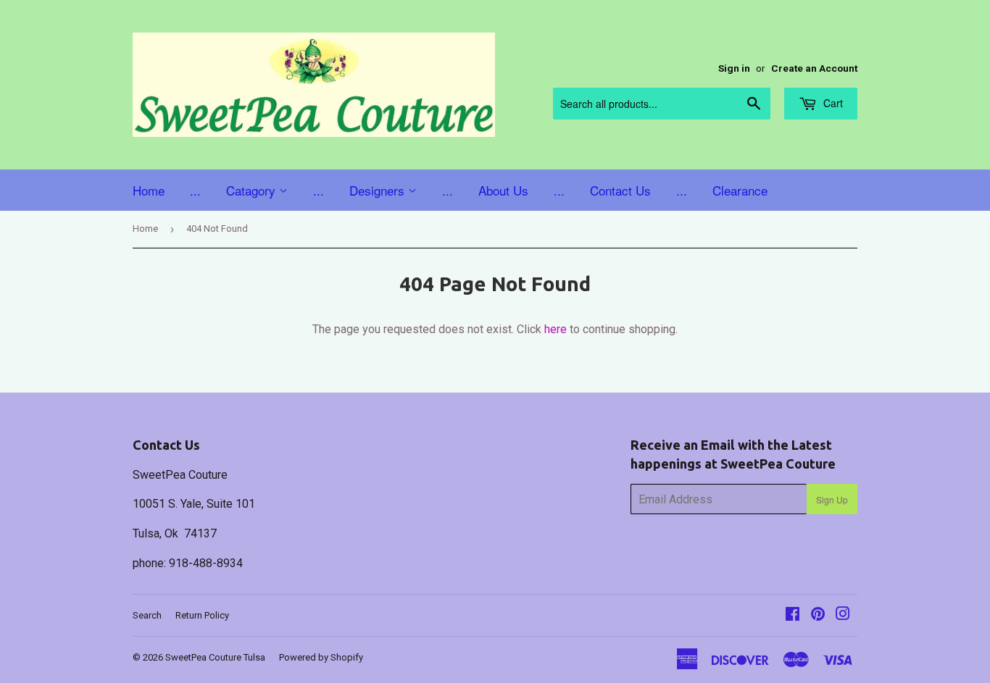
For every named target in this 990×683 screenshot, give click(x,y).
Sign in (734, 68)
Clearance (740, 190)
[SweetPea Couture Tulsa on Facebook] (792, 615)
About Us (503, 190)
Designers (378, 190)
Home (149, 190)
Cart (831, 103)
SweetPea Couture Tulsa (215, 657)
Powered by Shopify (321, 657)
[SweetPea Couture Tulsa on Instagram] (843, 615)
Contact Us (620, 190)
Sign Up (832, 499)
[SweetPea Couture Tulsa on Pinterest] (817, 615)
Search (147, 615)
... (195, 190)
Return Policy (202, 615)
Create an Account (814, 68)
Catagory (252, 190)
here (555, 329)
